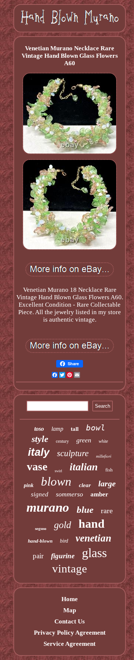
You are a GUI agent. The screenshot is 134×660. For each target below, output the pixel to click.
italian (84, 467)
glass (94, 553)
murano (47, 507)
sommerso (69, 494)
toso (39, 429)
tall (75, 429)
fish (109, 470)
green (83, 440)
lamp (57, 429)
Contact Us (69, 621)
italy (39, 452)
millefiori (103, 456)
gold (62, 525)
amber (99, 494)
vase (37, 466)
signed (39, 494)
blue (85, 510)
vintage (69, 568)
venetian (93, 538)
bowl (95, 427)
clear (85, 485)
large (107, 483)
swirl (58, 471)
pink (29, 485)
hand (92, 523)
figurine (62, 556)
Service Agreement (70, 643)
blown (56, 481)
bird (64, 541)
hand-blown (40, 541)
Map (69, 610)
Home (69, 599)
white (103, 441)
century (62, 441)
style (40, 439)
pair (38, 556)
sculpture (73, 453)
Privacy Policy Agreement (70, 632)
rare (107, 510)
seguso (41, 528)
